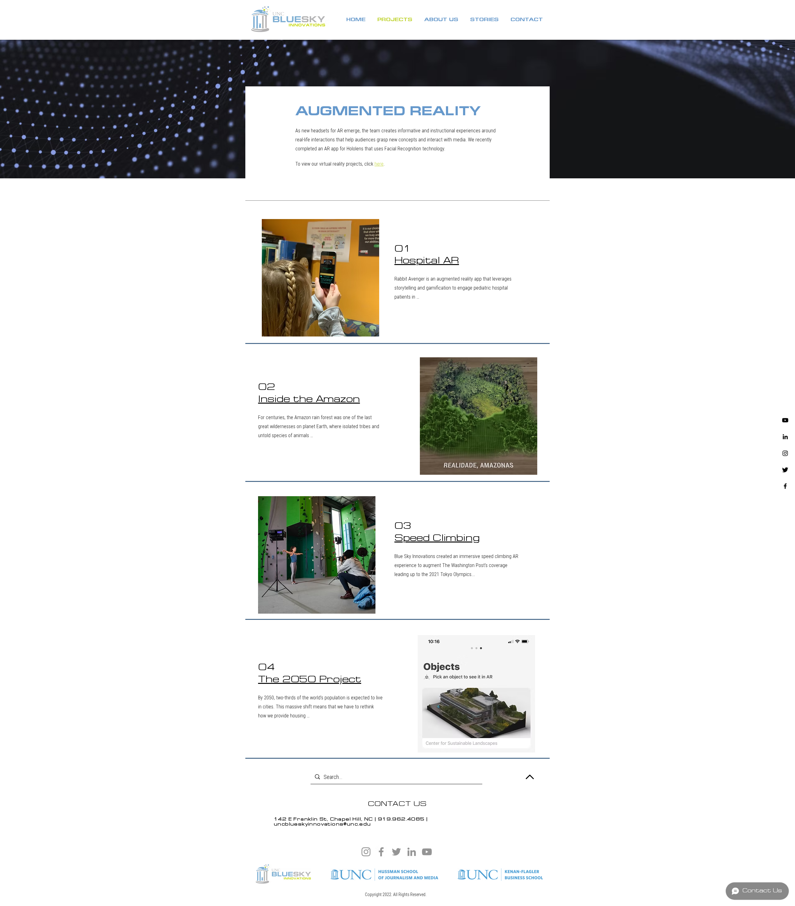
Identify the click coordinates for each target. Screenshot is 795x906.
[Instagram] (785, 453)
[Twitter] (785, 469)
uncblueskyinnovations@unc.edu (322, 824)
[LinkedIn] (412, 852)
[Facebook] (785, 486)
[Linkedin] (785, 436)
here (379, 164)
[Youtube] (785, 420)
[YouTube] (427, 852)
